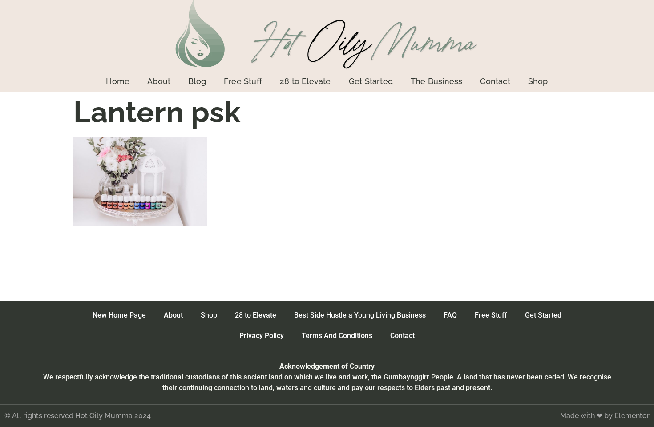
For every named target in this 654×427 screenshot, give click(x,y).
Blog (197, 81)
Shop (538, 81)
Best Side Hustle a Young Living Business (360, 315)
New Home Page (119, 315)
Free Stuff (243, 81)
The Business (436, 81)
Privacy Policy (261, 335)
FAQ (450, 315)
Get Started (371, 81)
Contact (495, 81)
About (158, 81)
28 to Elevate (305, 81)
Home (117, 81)
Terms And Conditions (337, 335)
